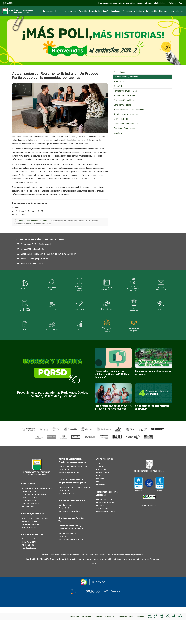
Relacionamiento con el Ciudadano (129, 109)
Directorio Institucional (104, 499)
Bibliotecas (163, 11)
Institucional (48, 11)
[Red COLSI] (148, 437)
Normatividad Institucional (105, 512)
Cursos (98, 482)
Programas (127, 11)
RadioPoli (118, 86)
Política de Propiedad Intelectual (120, 555)
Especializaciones (102, 473)
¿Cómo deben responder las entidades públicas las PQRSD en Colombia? (112, 374)
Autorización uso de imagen (126, 114)
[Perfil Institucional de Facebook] (156, 616)
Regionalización (177, 11)
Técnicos (99, 463)
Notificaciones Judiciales (105, 502)
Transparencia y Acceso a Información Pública (116, 3)
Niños (132, 616)
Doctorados (100, 479)
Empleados (122, 616)
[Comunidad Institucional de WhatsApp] (150, 616)
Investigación (151, 11)
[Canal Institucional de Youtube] (180, 616)
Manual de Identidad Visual (126, 123)
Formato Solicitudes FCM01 (126, 91)
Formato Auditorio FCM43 (125, 95)
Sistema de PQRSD (103, 508)
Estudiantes (73, 616)
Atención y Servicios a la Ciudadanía (151, 3)
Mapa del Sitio (140, 555)
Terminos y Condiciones (124, 128)
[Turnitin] (133, 437)
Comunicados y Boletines (126, 77)
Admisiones (139, 11)
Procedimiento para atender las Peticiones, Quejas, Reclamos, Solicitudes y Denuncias (52, 394)
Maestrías (99, 476)
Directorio (118, 133)
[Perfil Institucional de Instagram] (162, 616)
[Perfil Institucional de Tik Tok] (174, 616)
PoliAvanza (119, 81)
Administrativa (70, 11)
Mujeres (140, 616)
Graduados (109, 616)
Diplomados (100, 485)
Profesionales (101, 470)
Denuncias (100, 505)
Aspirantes (86, 616)
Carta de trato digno (122, 105)
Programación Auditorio (124, 100)
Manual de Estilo (121, 119)
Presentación (119, 72)
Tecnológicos (101, 466)
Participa (172, 3)
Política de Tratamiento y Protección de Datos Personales (83, 555)
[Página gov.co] (8, 3)
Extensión (83, 11)
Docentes (98, 616)
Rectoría (58, 11)
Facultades (115, 11)
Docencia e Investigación (99, 11)
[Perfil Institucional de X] (168, 616)
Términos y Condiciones (50, 555)
